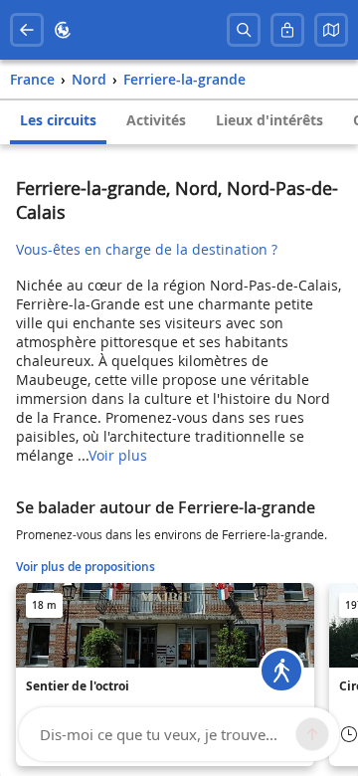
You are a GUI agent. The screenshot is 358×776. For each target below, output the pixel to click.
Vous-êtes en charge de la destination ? (146, 249)
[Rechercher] (244, 30)
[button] (331, 30)
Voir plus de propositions (85, 566)
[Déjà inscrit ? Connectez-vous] (287, 30)
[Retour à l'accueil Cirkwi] (63, 30)
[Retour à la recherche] (27, 30)
